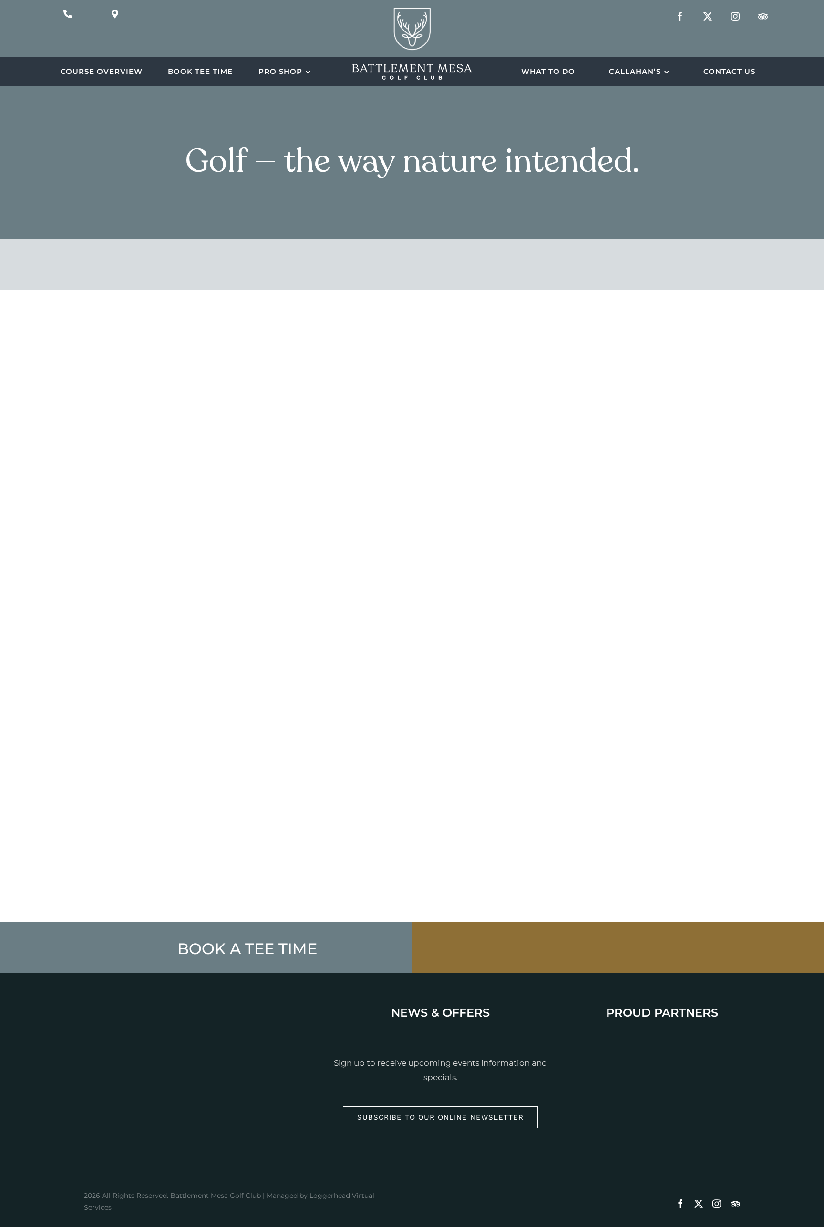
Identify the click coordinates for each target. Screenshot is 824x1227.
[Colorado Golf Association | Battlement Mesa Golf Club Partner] (662, 1109)
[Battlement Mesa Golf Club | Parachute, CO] (412, 9)
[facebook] (680, 16)
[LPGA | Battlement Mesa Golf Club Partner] (662, 1035)
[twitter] (707, 16)
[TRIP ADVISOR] (763, 16)
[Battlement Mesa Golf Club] (412, 68)
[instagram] (735, 16)
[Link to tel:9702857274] (67, 14)
